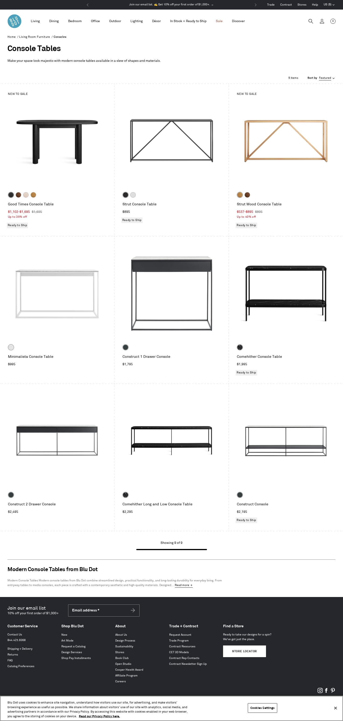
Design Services (71, 652)
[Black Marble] (240, 347)
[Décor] (156, 21)
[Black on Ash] (11, 195)
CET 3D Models (179, 652)
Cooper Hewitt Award (129, 670)
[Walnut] (18, 195)
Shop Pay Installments (76, 658)
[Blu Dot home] (14, 21)
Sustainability (124, 646)
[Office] (95, 21)
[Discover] (238, 21)
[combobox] (322, 78)
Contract (286, 4)
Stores (302, 4)
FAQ (10, 660)
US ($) (329, 5)
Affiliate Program (126, 675)
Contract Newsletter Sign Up (188, 664)
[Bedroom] (75, 21)
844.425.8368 (16, 640)
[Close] (335, 708)
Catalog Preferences (20, 666)
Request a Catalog (73, 646)
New (64, 635)
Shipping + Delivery (19, 649)
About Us (121, 635)
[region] (171, 708)
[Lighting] (136, 21)
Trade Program (179, 640)
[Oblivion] (125, 347)
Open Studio (123, 664)
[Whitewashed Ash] (26, 195)
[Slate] (125, 195)
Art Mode (67, 640)
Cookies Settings (262, 708)
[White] (133, 195)
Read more (182, 585)
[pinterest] (333, 692)
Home (11, 37)
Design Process (125, 640)
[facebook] (326, 692)
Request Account (180, 635)
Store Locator (244, 651)
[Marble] (11, 347)
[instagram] (320, 692)
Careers (120, 681)
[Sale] (219, 21)
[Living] (35, 21)
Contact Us (14, 634)
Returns (12, 654)
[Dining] (54, 21)
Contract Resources (182, 646)
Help (315, 4)
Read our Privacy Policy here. (99, 716)
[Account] (322, 21)
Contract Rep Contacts (184, 658)
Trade (271, 4)
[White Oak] (33, 195)
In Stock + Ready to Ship (188, 21)
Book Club (122, 658)
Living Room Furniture (34, 37)
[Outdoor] (115, 21)
